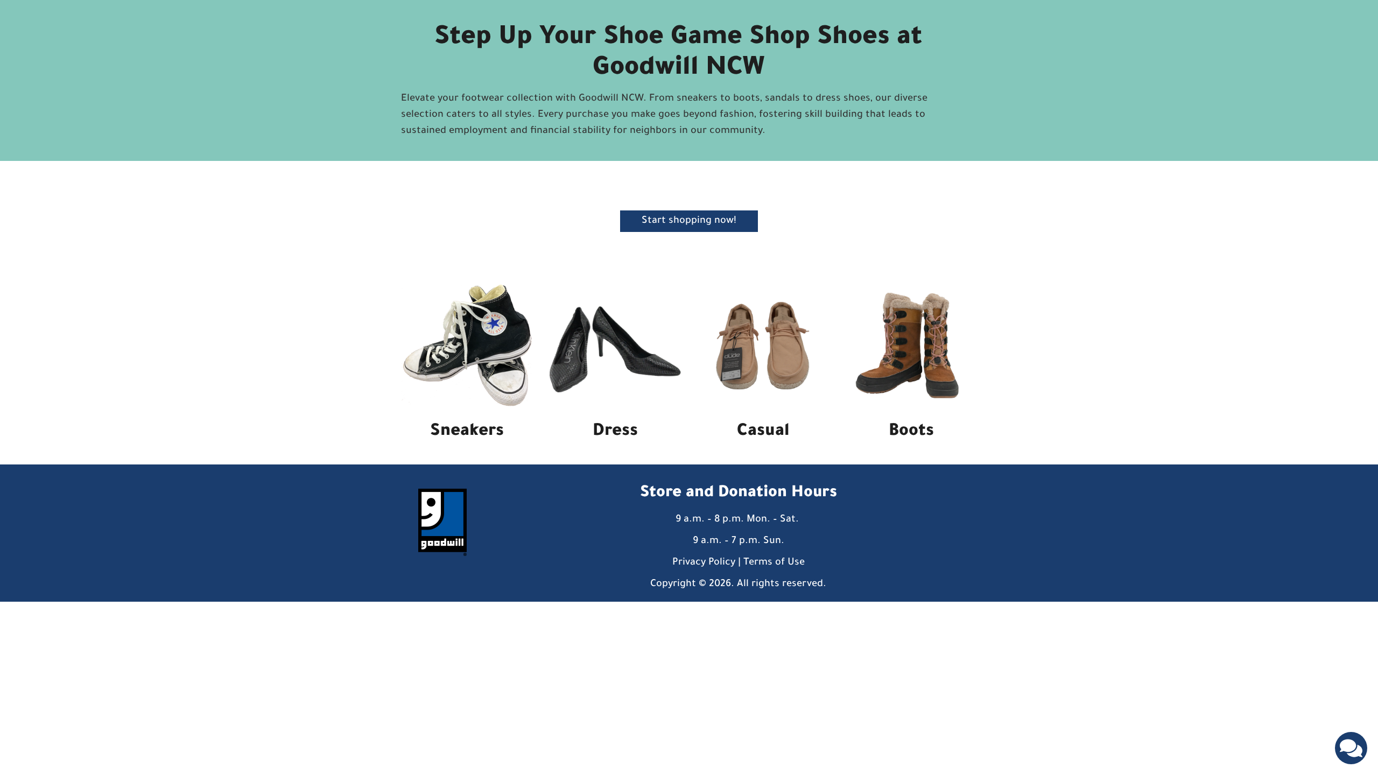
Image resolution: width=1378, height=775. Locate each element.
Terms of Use (774, 563)
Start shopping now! (689, 221)
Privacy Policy (703, 563)
